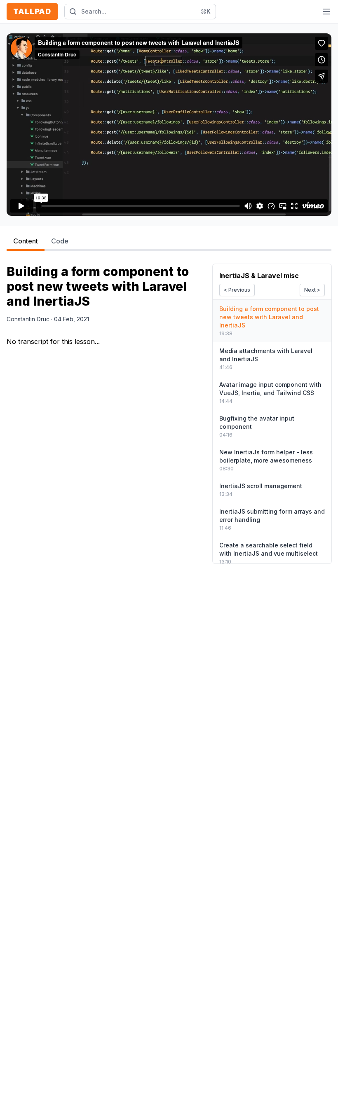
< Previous (237, 290)
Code (59, 241)
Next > (312, 290)
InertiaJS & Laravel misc (259, 275)
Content (25, 241)
